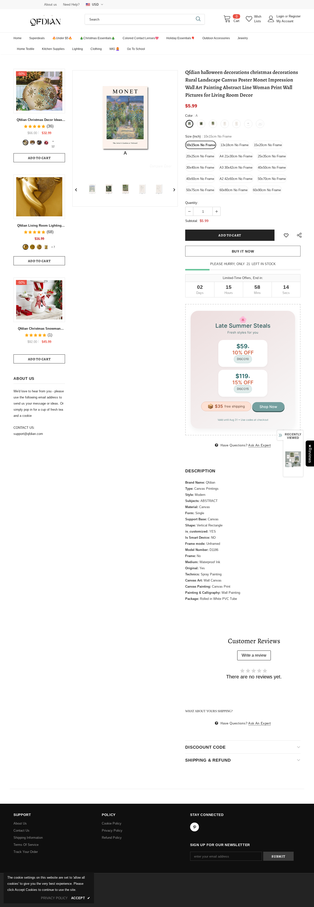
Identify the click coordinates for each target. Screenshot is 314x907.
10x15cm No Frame (200, 145)
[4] (46, 142)
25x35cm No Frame (272, 156)
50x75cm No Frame (200, 190)
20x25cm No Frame (200, 156)
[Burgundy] (46, 246)
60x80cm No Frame (234, 190)
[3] (39, 142)
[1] (25, 142)
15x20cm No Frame (268, 145)
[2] (32, 142)
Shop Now (268, 407)
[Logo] (45, 20)
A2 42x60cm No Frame (236, 179)
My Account (284, 21)
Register (295, 16)
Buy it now (243, 251)
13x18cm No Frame (235, 145)
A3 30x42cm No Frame (236, 167)
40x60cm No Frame (200, 179)
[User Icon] (271, 19)
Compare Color (160, 165)
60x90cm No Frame (267, 190)
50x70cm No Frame (272, 179)
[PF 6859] (39, 246)
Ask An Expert (259, 445)
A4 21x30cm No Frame (236, 156)
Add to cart (39, 158)
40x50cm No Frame (272, 167)
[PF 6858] (25, 246)
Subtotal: (191, 221)
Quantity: (191, 203)
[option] (125, 123)
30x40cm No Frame (200, 167)
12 (53, 142)
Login (280, 16)
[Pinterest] (194, 827)
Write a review (254, 655)
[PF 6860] (32, 246)
